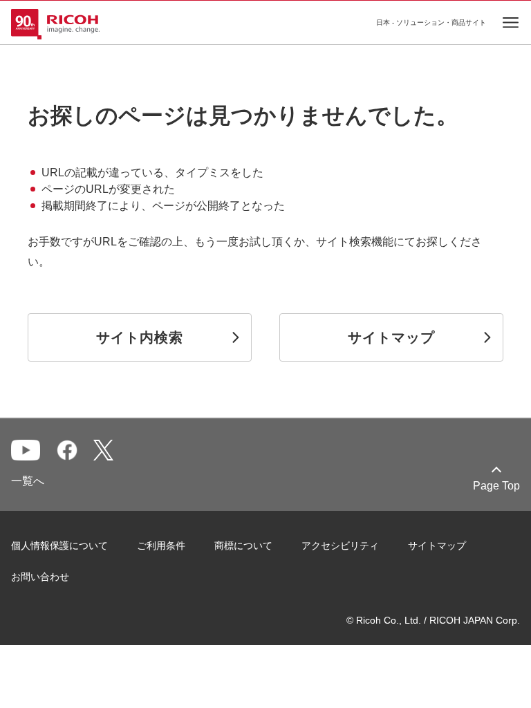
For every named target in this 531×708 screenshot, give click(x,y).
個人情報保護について (59, 545)
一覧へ (27, 481)
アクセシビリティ (340, 545)
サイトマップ (437, 545)
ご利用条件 (161, 545)
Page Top (496, 486)
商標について (243, 545)
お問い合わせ (40, 576)
